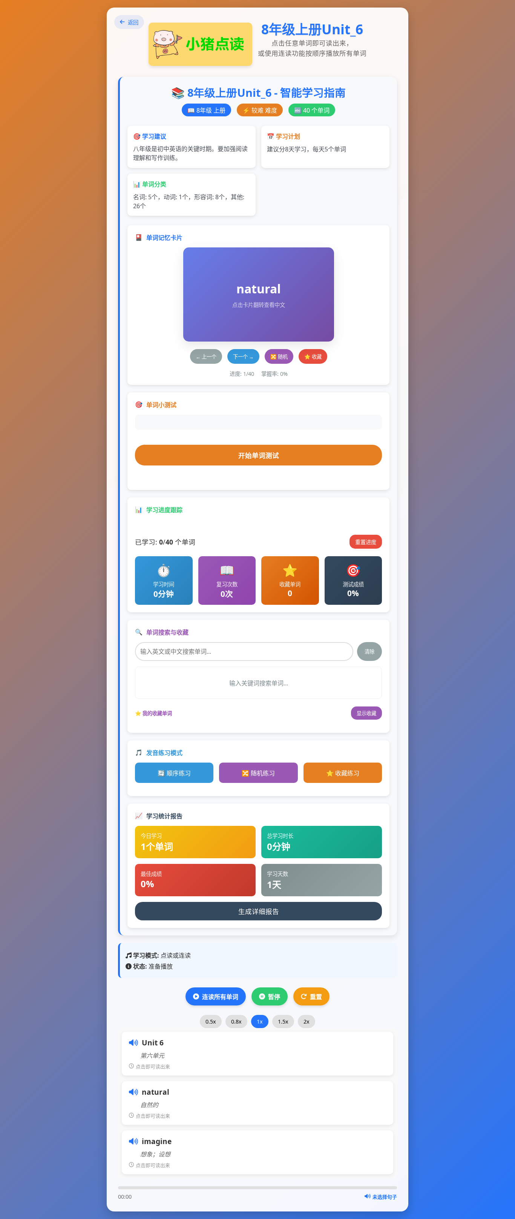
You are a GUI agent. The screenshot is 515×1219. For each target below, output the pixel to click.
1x (260, 1021)
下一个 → (243, 356)
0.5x (210, 1021)
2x (306, 1021)
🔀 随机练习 (258, 773)
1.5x (283, 1021)
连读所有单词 (220, 997)
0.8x (236, 1021)
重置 (316, 997)
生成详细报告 (258, 911)
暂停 (274, 997)
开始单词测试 (258, 455)
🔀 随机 (279, 356)
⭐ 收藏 (313, 356)
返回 (133, 22)
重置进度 (365, 542)
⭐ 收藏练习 (342, 773)
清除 (369, 651)
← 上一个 (206, 356)
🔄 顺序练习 (174, 773)
